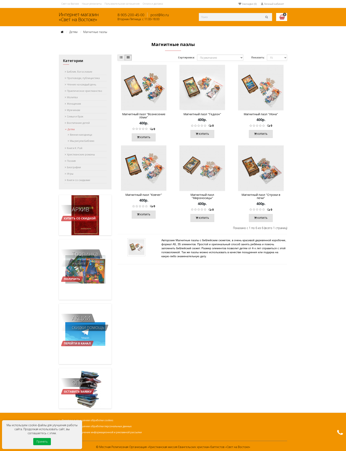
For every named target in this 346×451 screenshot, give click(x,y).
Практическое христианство (84, 91)
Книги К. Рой (74, 148)
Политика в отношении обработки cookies (87, 420)
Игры (70, 173)
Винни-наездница (81, 134)
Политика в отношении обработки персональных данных (97, 426)
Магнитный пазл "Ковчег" (143, 195)
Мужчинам (73, 110)
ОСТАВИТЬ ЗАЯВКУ (78, 391)
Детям (73, 32)
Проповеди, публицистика (83, 78)
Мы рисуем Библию (82, 141)
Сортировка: (186, 57)
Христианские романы (81, 154)
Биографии (74, 167)
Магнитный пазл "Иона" (261, 114)
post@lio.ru (159, 14)
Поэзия (71, 161)
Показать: (258, 57)
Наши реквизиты (92, 3)
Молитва (72, 97)
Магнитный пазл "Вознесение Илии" (143, 115)
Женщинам (74, 103)
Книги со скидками (78, 180)
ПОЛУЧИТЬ (72, 279)
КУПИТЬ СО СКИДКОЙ (80, 226)
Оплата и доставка (153, 3)
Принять (42, 441)
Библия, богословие (79, 71)
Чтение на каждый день (81, 84)
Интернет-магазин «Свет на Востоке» (79, 17)
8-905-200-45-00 (131, 14)
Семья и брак (75, 116)
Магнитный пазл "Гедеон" (202, 114)
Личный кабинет (273, 4)
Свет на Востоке (70, 3)
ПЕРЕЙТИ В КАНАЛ (77, 343)
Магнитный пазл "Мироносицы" (202, 196)
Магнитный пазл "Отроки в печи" (260, 196)
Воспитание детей (78, 123)
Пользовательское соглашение (122, 3)
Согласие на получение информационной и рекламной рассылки (102, 432)
